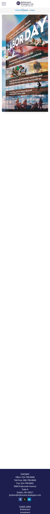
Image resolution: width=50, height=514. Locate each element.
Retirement (25, 509)
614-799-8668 (28, 477)
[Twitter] (25, 499)
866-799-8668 (29, 480)
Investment (25, 512)
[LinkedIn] (29, 499)
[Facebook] (20, 499)
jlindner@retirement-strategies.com (25, 495)
